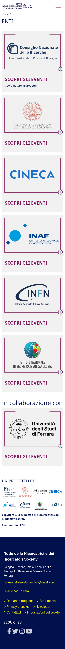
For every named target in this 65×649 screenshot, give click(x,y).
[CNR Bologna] (9, 492)
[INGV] (40, 504)
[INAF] (9, 504)
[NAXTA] (55, 504)
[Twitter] (14, 632)
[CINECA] (55, 491)
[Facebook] (8, 632)
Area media (48, 600)
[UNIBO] (24, 492)
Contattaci (14, 612)
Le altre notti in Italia (16, 591)
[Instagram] (22, 632)
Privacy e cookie (18, 606)
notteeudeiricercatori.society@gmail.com (29, 582)
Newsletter (43, 606)
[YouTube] (29, 632)
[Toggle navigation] (58, 6)
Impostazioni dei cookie (43, 612)
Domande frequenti (20, 600)
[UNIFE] (40, 492)
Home (5, 14)
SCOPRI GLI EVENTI (26, 79)
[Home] (18, 6)
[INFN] (24, 504)
